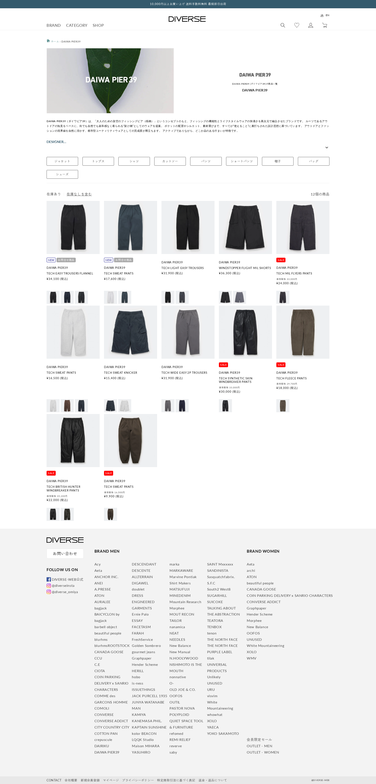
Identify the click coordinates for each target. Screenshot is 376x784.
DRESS (137, 595)
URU (211, 689)
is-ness (137, 683)
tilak (210, 658)
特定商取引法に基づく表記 (176, 780)
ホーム (54, 41)
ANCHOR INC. (106, 577)
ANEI (98, 583)
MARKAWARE (181, 570)
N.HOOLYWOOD (184, 658)
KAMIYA (139, 714)
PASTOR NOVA (182, 708)
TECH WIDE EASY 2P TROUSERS (184, 372)
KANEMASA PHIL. (147, 721)
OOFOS (176, 696)
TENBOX (214, 627)
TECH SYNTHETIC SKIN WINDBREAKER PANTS (235, 380)
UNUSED (214, 683)
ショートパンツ (242, 161)
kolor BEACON (144, 733)
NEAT (174, 633)
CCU (98, 658)
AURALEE (102, 602)
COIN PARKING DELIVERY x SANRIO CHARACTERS (111, 683)
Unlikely (214, 677)
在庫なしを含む (79, 194)
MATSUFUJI (180, 589)
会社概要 (71, 780)
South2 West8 (219, 589)
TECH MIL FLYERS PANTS (294, 273)
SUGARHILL (217, 595)
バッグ (314, 161)
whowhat (215, 714)
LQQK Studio (143, 739)
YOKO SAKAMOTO (223, 733)
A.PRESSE (102, 589)
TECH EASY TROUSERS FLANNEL (70, 273)
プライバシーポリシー (138, 780)
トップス (98, 161)
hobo (136, 677)
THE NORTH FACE (222, 639)
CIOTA (99, 671)
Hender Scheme (145, 664)
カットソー (170, 161)
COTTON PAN (106, 733)
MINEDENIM (180, 595)
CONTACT (54, 780)
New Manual (180, 652)
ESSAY (137, 620)
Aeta (98, 570)
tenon (212, 633)
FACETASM (141, 627)
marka (175, 564)
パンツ (206, 161)
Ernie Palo (140, 614)
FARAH (138, 633)
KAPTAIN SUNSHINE (149, 727)
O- (172, 683)
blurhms (101, 639)
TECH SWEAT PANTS (119, 273)
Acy (97, 564)
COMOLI (101, 708)
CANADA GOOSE (109, 652)
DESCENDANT (144, 564)
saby (173, 752)
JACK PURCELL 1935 (149, 696)
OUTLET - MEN (259, 746)
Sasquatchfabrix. (221, 577)
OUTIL (175, 702)
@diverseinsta (63, 585)
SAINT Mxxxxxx (220, 564)
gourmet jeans (143, 652)
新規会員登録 (90, 780)
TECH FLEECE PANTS (291, 378)
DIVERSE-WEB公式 (68, 579)
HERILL (138, 671)
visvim (212, 696)
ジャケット (62, 161)
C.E (97, 664)
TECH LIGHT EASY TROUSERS (182, 268)
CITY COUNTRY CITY (111, 727)
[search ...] (283, 25)
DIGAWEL (140, 583)
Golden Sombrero (146, 645)
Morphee (177, 608)
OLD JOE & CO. (183, 689)
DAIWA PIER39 (106, 752)
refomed (176, 733)
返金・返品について (212, 780)
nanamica (177, 627)
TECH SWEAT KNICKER (120, 372)
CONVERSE (104, 714)
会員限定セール (259, 739)
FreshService (142, 639)
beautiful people (107, 633)
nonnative (178, 677)
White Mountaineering (265, 645)
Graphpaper (141, 658)
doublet (138, 589)
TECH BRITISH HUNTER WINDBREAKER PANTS (63, 488)
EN (327, 15)
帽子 (278, 161)
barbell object (105, 627)
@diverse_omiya (65, 592)
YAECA (213, 727)
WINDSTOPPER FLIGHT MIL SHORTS (245, 268)
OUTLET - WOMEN (263, 752)
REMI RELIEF (180, 739)
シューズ (62, 174)
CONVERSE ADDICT (111, 721)
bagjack (100, 608)
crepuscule (103, 739)
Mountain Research (185, 602)
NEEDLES (177, 639)
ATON (99, 595)
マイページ (111, 780)
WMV (252, 658)
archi (251, 570)
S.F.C (211, 583)
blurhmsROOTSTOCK (112, 645)
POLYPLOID (179, 714)
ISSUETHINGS (143, 689)
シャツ (134, 161)
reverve (176, 746)
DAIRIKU (101, 746)
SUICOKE (215, 602)
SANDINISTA (217, 570)
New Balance (180, 645)
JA (322, 15)
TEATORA (215, 620)
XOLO (212, 721)
